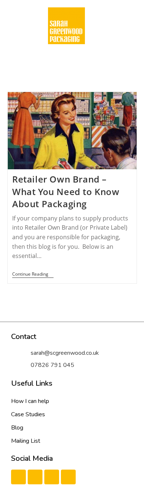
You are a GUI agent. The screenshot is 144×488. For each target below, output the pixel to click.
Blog (17, 428)
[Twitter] (35, 477)
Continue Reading (33, 274)
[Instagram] (68, 477)
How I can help (30, 401)
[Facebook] (18, 477)
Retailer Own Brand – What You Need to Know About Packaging (66, 191)
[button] (66, 59)
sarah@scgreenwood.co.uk (65, 353)
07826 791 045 (52, 365)
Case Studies (28, 414)
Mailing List (25, 441)
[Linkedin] (51, 477)
